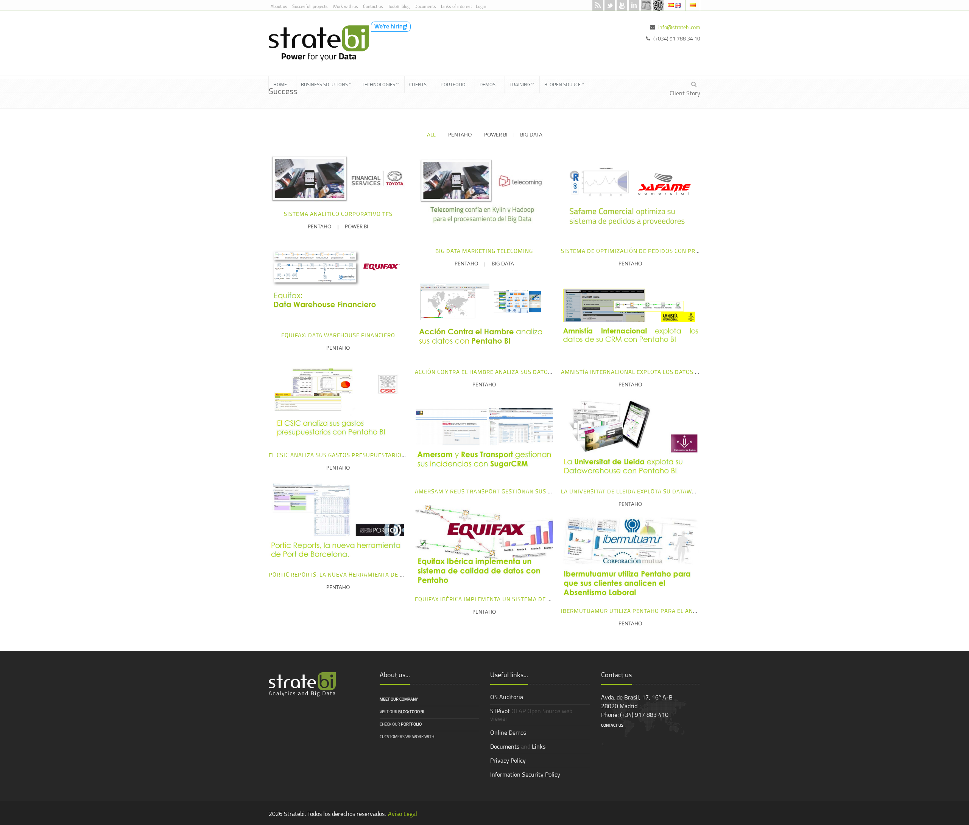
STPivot (500, 712)
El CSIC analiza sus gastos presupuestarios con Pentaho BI (361, 456)
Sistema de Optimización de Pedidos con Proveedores (645, 251)
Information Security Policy (525, 775)
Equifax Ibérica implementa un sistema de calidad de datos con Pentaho (528, 600)
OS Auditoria (506, 698)
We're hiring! (390, 27)
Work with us (345, 7)
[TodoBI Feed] (597, 5)
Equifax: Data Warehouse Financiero (338, 336)
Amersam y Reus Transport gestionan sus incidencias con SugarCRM (522, 492)
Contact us (373, 7)
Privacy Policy (508, 761)
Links (538, 747)
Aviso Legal (402, 814)
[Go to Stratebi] (316, 43)
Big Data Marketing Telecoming (484, 251)
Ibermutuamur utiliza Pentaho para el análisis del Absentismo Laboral (674, 611)
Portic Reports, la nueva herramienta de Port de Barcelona (364, 575)
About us (279, 7)
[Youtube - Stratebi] (622, 5)
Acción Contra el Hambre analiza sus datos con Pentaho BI (507, 372)
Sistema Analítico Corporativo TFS (338, 214)
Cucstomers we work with (407, 737)
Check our (401, 725)
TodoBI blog (399, 7)
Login (481, 7)
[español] (671, 5)
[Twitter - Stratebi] (609, 5)
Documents (425, 7)
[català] (693, 5)
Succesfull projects (310, 7)
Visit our (402, 712)
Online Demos (508, 733)
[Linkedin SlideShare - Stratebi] (634, 5)
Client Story (685, 94)
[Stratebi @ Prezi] (658, 5)
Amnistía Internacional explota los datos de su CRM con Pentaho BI (667, 372)
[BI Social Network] (646, 5)
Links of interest (456, 7)
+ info (336, 178)
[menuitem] (282, 84)
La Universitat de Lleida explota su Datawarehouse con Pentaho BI (666, 492)
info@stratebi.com (679, 28)
